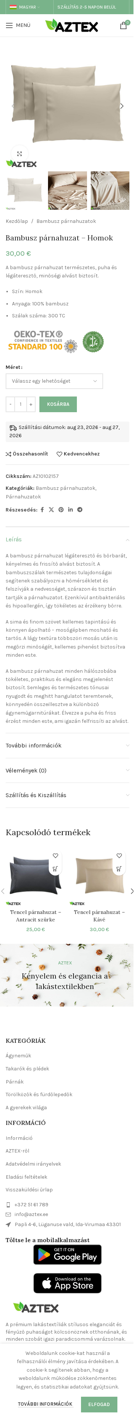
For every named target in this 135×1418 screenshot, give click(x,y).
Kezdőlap (17, 221)
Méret (13, 367)
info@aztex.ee (31, 1214)
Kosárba (58, 404)
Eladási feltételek (26, 1177)
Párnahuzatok (23, 497)
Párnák (15, 1082)
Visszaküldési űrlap (29, 1190)
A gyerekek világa (26, 1107)
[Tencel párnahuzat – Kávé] (99, 875)
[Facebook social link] (42, 510)
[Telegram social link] (80, 510)
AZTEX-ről (17, 1151)
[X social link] (51, 510)
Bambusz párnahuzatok (66, 221)
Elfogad (99, 1404)
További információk (46, 1404)
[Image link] (36, 1307)
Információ (19, 1138)
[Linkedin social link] (70, 510)
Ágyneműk (18, 1055)
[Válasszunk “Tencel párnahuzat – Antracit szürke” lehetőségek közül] (55, 869)
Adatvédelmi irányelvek (33, 1164)
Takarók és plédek (27, 1069)
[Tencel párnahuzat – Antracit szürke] (36, 875)
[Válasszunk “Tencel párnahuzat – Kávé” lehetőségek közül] (119, 869)
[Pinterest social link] (61, 510)
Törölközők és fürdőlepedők (39, 1094)
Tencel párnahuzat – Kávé (99, 916)
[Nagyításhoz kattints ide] (19, 153)
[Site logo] (73, 25)
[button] (13, 106)
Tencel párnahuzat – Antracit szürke (35, 916)
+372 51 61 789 (31, 1204)
